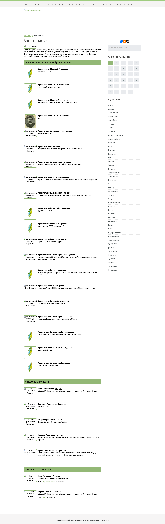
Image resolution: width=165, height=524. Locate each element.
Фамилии (28, 4)
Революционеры (114, 240)
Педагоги (111, 206)
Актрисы (111, 109)
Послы (110, 225)
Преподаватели (113, 236)
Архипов (60, 435)
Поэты (110, 229)
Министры (111, 188)
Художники (112, 259)
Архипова (62, 450)
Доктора (111, 158)
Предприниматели (114, 232)
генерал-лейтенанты (48, 482)
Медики (110, 184)
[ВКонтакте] (121, 41)
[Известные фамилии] (32, 10)
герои (43, 497)
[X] (127, 41)
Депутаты (111, 150)
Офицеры (111, 199)
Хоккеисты (112, 255)
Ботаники (111, 131)
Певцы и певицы (114, 203)
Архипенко (60, 419)
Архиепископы (113, 113)
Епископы (111, 161)
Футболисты (112, 251)
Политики (111, 218)
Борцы (110, 128)
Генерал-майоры (114, 139)
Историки (111, 169)
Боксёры (111, 124)
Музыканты (112, 195)
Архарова (62, 404)
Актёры (110, 105)
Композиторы (113, 176)
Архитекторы (113, 116)
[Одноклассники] (124, 41)
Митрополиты (113, 191)
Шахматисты (112, 266)
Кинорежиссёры (114, 173)
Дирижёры (112, 154)
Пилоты (110, 210)
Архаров (58, 388)
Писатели (111, 214)
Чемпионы (111, 262)
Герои (110, 146)
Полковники (112, 221)
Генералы (111, 143)
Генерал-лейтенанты (115, 135)
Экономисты (112, 270)
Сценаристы (112, 244)
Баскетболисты (113, 120)
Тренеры (111, 247)
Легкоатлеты (112, 180)
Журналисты (112, 165)
